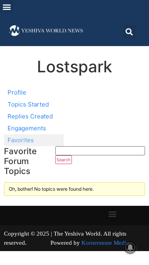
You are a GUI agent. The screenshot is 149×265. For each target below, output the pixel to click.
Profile (17, 92)
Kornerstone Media (105, 243)
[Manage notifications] (130, 247)
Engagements (27, 128)
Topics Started (28, 104)
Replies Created (30, 116)
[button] (6, 6)
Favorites (21, 140)
